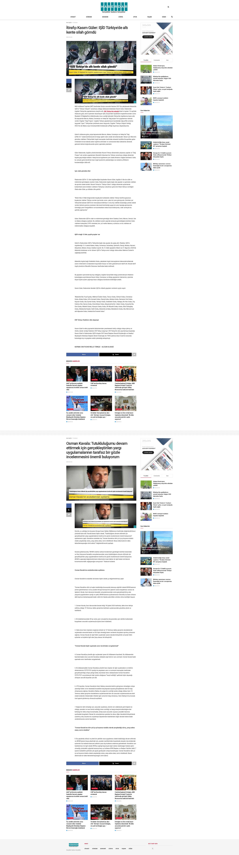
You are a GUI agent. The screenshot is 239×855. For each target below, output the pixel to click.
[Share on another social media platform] (69, 90)
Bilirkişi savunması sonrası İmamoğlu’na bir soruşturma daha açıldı (162, 166)
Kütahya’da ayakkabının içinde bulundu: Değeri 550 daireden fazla (162, 78)
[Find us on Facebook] (165, 7)
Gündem (75, 22)
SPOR (135, 17)
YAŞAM (149, 17)
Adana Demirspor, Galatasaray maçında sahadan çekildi (163, 68)
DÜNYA (121, 17)
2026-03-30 (145, 136)
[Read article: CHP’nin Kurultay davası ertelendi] (101, 373)
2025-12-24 (70, 392)
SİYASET (73, 17)
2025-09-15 (94, 388)
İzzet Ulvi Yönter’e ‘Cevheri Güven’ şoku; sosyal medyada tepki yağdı (162, 89)
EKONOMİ (105, 17)
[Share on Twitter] (69, 85)
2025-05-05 (118, 392)
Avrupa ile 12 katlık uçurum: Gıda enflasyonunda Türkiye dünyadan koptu (162, 155)
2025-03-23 (70, 421)
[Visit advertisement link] (157, 38)
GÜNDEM (89, 17)
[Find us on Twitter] (168, 7)
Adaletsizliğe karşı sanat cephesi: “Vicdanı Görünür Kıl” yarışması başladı (162, 144)
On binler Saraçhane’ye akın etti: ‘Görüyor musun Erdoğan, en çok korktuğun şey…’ (101, 415)
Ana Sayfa (69, 22)
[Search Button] (172, 17)
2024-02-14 (118, 421)
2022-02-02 (69, 37)
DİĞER (164, 17)
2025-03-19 (94, 419)
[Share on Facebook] (69, 81)
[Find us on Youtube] (172, 7)
